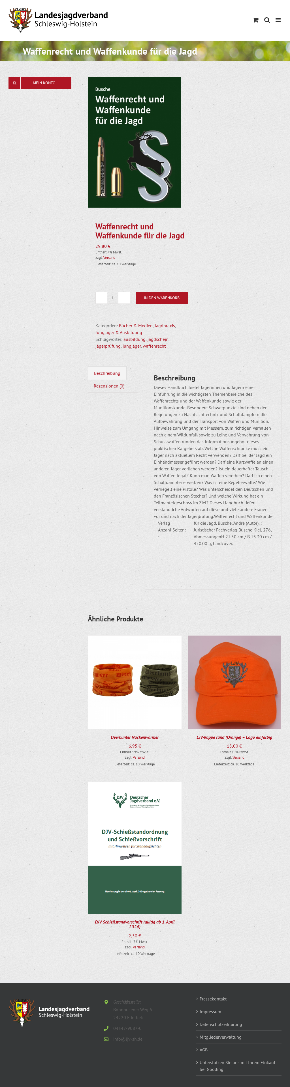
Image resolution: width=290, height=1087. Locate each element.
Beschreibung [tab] (107, 373)
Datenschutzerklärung (221, 1024)
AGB (204, 1049)
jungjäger (132, 346)
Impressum (210, 1011)
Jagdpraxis (165, 325)
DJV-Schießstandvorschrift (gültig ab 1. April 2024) (134, 924)
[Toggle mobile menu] (279, 20)
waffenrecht (154, 346)
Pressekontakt (213, 999)
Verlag (164, 523)
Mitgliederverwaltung (221, 1037)
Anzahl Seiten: (172, 530)
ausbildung (134, 339)
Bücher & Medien (136, 325)
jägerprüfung (108, 346)
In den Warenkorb (162, 297)
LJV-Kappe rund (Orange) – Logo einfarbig (234, 737)
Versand (109, 257)
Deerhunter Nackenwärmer (135, 737)
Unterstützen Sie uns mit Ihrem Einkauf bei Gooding (237, 1066)
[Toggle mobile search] (267, 20)
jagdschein (158, 339)
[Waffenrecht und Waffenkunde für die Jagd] (134, 142)
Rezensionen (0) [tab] (109, 386)
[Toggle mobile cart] (256, 20)
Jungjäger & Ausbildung (118, 332)
